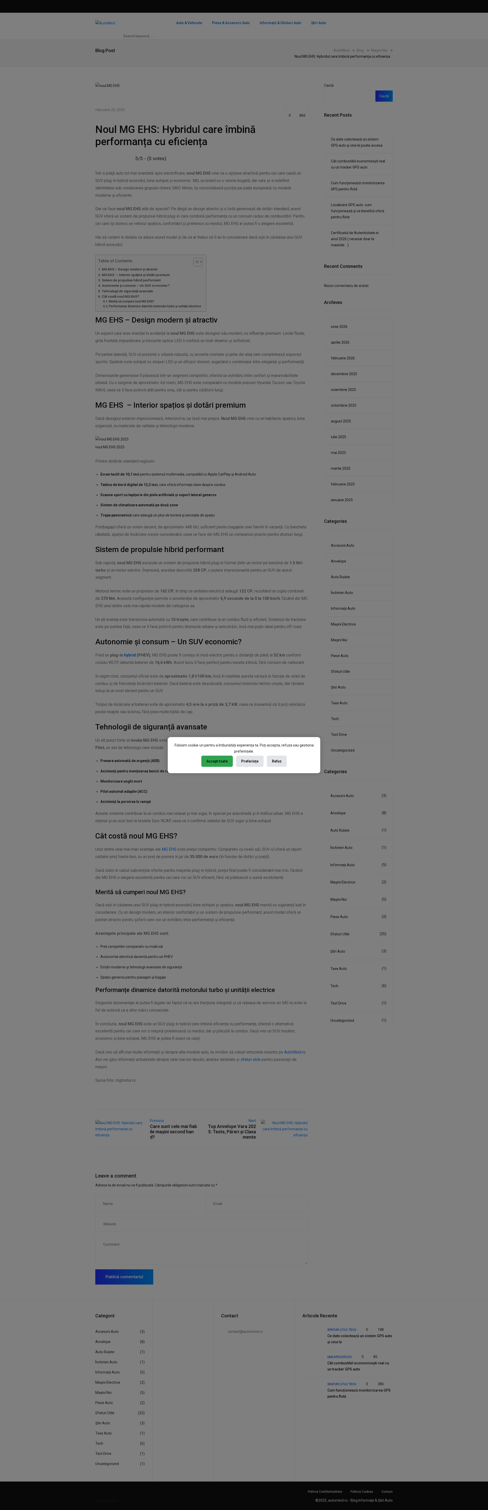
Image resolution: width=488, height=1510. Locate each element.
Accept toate (217, 761)
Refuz (277, 761)
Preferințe (249, 761)
